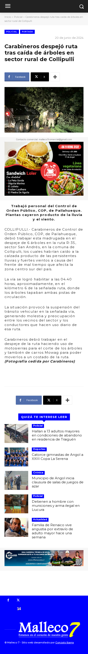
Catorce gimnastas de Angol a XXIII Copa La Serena (57, 456)
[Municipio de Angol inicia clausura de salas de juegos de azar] (16, 480)
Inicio (8, 16)
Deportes (39, 449)
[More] (55, 76)
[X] (18, 600)
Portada (27, 31)
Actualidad (40, 519)
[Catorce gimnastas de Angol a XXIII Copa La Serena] (16, 456)
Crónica (38, 472)
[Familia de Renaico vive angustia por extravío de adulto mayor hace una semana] (16, 527)
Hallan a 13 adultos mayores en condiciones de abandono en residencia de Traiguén (57, 435)
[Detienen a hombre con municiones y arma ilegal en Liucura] (16, 503)
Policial (18, 16)
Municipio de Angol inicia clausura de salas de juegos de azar (57, 482)
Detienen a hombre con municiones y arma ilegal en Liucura (56, 505)
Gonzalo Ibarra (64, 642)
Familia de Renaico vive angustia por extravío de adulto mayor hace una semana (52, 531)
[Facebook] (8, 600)
